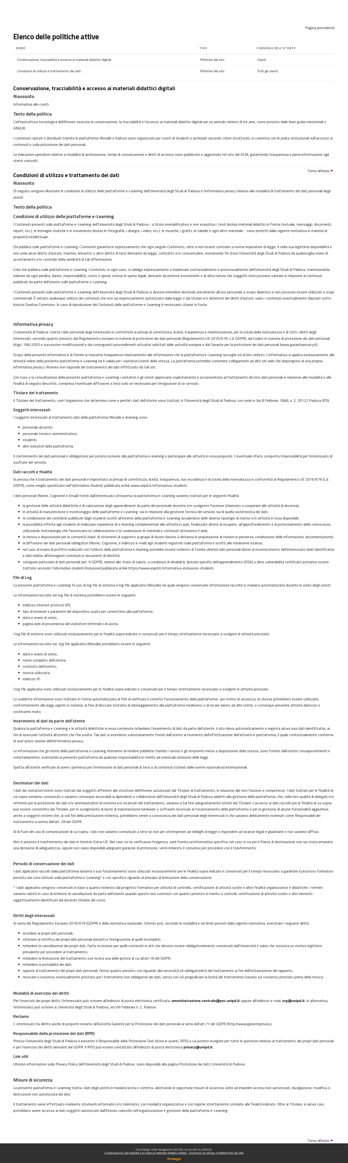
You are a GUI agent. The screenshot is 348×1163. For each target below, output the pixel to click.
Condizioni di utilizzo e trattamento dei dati (216, 1152)
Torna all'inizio (318, 171)
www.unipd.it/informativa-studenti (159, 485)
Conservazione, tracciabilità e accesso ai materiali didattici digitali (145, 1152)
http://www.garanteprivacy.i (250, 1024)
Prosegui (174, 1158)
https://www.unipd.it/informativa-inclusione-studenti (171, 568)
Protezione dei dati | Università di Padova (212, 1064)
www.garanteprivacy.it (299, 344)
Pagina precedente (320, 28)
